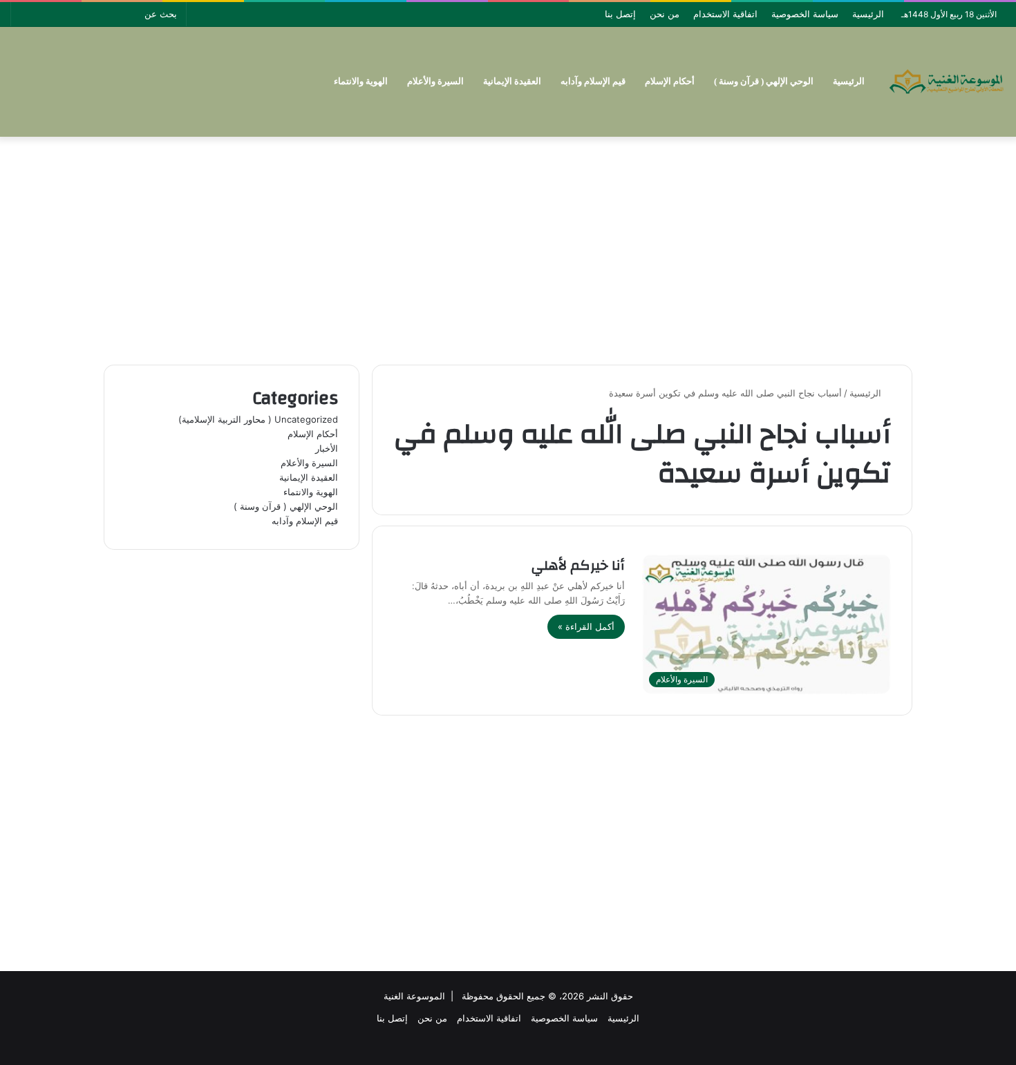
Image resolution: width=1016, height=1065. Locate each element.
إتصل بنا (620, 13)
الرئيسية (868, 13)
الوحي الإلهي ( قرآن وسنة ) (763, 81)
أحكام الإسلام (670, 81)
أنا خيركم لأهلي (578, 565)
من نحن (664, 13)
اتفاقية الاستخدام (725, 13)
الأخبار (326, 448)
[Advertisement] (508, 247)
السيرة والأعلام (435, 81)
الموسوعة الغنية (414, 995)
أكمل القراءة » (586, 626)
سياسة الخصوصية (804, 13)
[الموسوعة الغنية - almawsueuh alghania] (947, 81)
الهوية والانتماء (361, 81)
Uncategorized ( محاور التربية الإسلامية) (258, 419)
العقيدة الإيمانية (512, 81)
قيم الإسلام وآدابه (593, 81)
